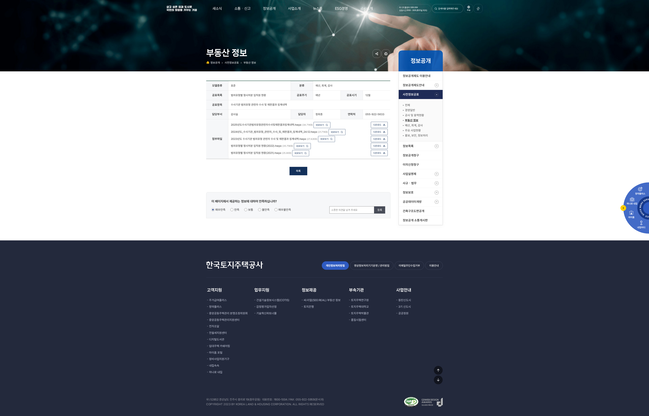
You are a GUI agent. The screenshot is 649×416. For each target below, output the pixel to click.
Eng (468, 10)
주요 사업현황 (413, 130)
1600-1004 (280, 399)
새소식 (217, 8)
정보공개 (269, 8)
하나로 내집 (215, 372)
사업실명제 (409, 174)
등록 (379, 210)
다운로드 (377, 124)
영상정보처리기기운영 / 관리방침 (371, 265)
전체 (407, 105)
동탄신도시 (404, 300)
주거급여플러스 (218, 300)
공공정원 (403, 313)
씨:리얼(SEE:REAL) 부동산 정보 (322, 300)
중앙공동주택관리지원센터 (224, 320)
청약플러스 (215, 306)
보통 (250, 209)
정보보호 (408, 192)
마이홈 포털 (215, 352)
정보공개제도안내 (413, 85)
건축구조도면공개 (413, 211)
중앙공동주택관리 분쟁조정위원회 (228, 313)
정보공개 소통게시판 (415, 220)
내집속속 (214, 365)
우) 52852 (212, 399)
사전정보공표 (411, 94)
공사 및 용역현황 (414, 115)
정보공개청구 (411, 155)
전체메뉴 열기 (478, 8)
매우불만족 (284, 209)
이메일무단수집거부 (409, 265)
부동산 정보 (411, 120)
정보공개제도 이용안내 (416, 76)
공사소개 (366, 8)
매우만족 (220, 209)
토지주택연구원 (360, 300)
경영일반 (410, 110)
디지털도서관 (216, 339)
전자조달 (214, 326)
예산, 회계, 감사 (414, 125)
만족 (236, 209)
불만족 (266, 209)
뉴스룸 (317, 8)
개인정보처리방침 (335, 265)
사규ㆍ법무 (410, 183)
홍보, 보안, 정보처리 (416, 135)
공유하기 (376, 53)
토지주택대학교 (360, 306)
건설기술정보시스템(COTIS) (272, 300)
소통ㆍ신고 (242, 8)
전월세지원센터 (218, 333)
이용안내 (434, 265)
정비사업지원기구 (219, 359)
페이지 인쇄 (386, 53)
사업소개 (294, 8)
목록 (298, 171)
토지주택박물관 (360, 313)
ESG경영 (341, 8)
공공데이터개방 (412, 201)
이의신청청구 (411, 164)
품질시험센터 (358, 320)
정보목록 (408, 146)
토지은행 (309, 306)
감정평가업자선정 (266, 306)
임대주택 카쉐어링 (219, 346)
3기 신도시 (404, 306)
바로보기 (320, 125)
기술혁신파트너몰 (266, 313)
